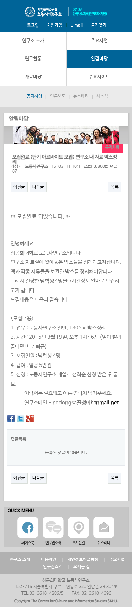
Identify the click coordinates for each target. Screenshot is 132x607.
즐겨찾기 (98, 25)
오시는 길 (81, 566)
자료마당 (33, 76)
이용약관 (48, 559)
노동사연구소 (66, 12)
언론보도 (57, 96)
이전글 (19, 187)
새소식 (102, 96)
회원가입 (54, 25)
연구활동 (33, 58)
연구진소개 (52, 566)
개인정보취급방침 (82, 559)
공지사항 (34, 96)
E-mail (76, 25)
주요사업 (117, 559)
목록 (115, 187)
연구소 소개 (33, 40)
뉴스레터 (81, 96)
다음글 (38, 187)
